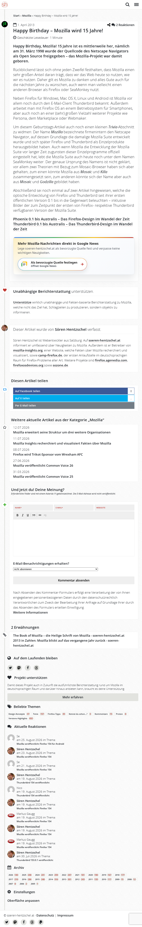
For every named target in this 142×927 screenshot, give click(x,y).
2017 (13, 879)
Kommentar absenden (73, 580)
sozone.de (60, 365)
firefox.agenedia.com (111, 360)
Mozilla (26, 15)
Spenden (41, 922)
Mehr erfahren (72, 697)
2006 (23, 884)
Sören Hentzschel (28, 749)
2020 (93, 875)
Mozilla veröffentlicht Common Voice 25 (43, 476)
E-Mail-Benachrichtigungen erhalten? (41, 563)
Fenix (38, 714)
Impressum (65, 915)
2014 (53, 879)
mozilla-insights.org (28, 350)
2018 (119, 875)
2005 (34, 884)
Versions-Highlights (21, 718)
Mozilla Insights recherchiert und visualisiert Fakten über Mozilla (62, 443)
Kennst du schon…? (80, 714)
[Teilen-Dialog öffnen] (109, 25)
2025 (26, 875)
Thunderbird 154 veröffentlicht (33, 782)
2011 (93, 879)
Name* (18, 507)
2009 (119, 879)
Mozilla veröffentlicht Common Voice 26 (43, 465)
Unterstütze (22, 302)
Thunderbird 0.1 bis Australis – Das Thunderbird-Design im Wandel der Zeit (73, 226)
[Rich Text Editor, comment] (73, 537)
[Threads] (36, 668)
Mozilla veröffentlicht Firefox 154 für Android (40, 743)
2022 (66, 875)
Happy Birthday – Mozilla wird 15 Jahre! (58, 30)
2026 (13, 875)
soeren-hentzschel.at (104, 340)
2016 (26, 879)
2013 (66, 879)
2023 (53, 875)
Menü (136, 3)
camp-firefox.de (50, 355)
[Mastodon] (19, 668)
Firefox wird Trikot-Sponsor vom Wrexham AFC (48, 454)
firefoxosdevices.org (28, 365)
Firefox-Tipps (56, 714)
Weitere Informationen (30, 612)
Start (16, 15)
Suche (128, 3)
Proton (121, 714)
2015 (40, 879)
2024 (40, 875)
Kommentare (103, 714)
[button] (17, 515)
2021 (79, 875)
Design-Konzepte (19, 714)
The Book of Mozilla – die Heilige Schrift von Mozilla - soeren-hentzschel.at (68, 635)
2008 (131, 879)
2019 (106, 875)
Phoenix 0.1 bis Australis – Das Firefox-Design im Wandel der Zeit (71, 219)
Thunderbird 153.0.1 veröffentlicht (35, 860)
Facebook (28, 668)
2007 (12, 884)
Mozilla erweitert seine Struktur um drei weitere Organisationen (62, 432)
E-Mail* (59, 507)
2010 (106, 879)
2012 (79, 879)
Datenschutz (45, 915)
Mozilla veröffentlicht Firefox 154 (34, 756)
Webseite (100, 507)
